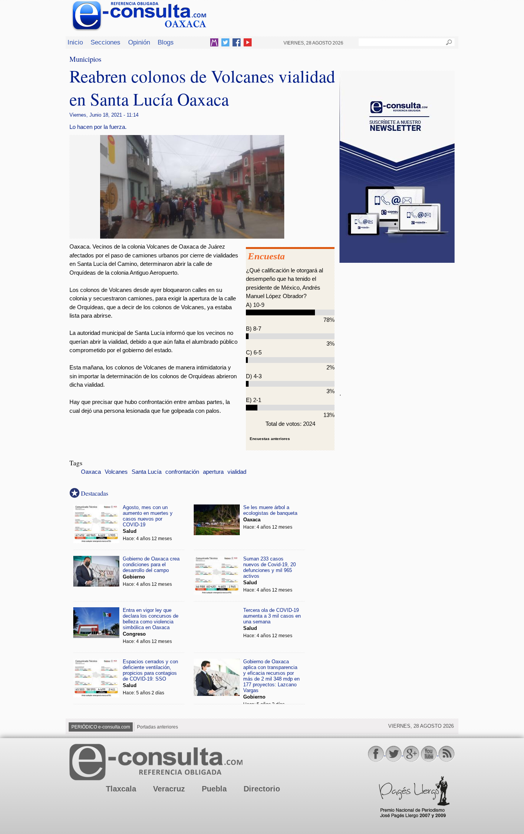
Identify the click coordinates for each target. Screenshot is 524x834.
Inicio (75, 42)
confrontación (182, 472)
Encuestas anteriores (270, 439)
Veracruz (169, 789)
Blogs (166, 42)
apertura (213, 472)
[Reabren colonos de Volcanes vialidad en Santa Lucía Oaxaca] (192, 236)
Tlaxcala (121, 789)
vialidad (236, 472)
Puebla (214, 789)
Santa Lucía (146, 472)
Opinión (139, 42)
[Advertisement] (397, 322)
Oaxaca (91, 472)
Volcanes (116, 472)
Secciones (105, 42)
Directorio (262, 789)
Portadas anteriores (157, 727)
